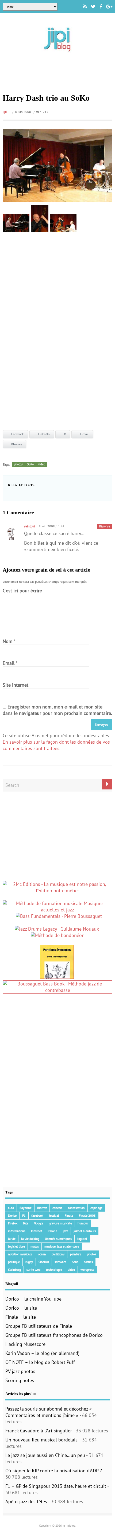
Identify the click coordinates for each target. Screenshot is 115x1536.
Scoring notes (19, 1380)
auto (11, 1208)
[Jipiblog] (57, 54)
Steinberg (14, 1270)
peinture (75, 1254)
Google (38, 1223)
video (41, 464)
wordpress (87, 1270)
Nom (8, 641)
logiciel (82, 1239)
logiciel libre (16, 1246)
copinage (96, 1208)
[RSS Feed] (85, 6)
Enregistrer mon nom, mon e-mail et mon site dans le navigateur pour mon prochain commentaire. (57, 710)
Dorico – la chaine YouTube (33, 1299)
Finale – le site (20, 1317)
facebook (37, 1215)
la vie (12, 1239)
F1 (24, 1215)
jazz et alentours (85, 1231)
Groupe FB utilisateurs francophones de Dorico (54, 1335)
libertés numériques (58, 1239)
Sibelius (44, 1262)
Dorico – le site (21, 1308)
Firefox (12, 1223)
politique (14, 1262)
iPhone (52, 1231)
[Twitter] (93, 6)
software (60, 1262)
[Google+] (109, 6)
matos (34, 1246)
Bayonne (26, 1208)
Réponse (104, 526)
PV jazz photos (20, 1371)
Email (8, 663)
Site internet (15, 685)
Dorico (12, 1215)
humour (83, 1223)
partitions (58, 1254)
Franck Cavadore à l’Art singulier (38, 1431)
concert (57, 1208)
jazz (65, 1231)
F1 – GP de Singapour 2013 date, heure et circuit (55, 1486)
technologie (54, 1270)
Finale (69, 1215)
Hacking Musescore (25, 1344)
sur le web (33, 1270)
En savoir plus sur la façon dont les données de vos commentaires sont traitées (56, 745)
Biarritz (42, 1208)
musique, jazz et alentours (61, 1246)
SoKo (30, 464)
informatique (16, 1231)
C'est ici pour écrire (22, 591)
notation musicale (20, 1254)
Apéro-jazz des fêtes (26, 1501)
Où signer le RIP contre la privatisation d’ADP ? (53, 1471)
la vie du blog (30, 1239)
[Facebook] (100, 6)
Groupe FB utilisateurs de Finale (38, 1326)
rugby (29, 1262)
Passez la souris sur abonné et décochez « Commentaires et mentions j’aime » (48, 1412)
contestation (76, 1208)
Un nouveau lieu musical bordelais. (41, 1440)
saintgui (29, 526)
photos (18, 464)
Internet (36, 1231)
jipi (5, 112)
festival (54, 1215)
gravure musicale (60, 1223)
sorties (88, 1262)
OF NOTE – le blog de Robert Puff (40, 1362)
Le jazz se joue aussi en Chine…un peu (45, 1455)
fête (25, 1223)
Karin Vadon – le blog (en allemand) (42, 1353)
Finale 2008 (87, 1215)
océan (42, 1254)
